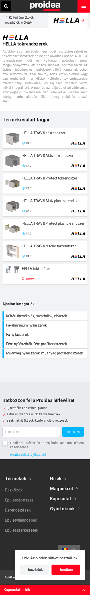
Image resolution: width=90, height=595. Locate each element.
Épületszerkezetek (21, 530)
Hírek (56, 478)
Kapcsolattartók (17, 589)
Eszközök (13, 490)
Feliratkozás (73, 432)
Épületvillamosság (21, 520)
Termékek (15, 478)
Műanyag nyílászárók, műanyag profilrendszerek (46, 353)
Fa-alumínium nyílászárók (46, 325)
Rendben (66, 569)
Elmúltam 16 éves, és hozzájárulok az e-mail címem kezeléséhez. (47, 445)
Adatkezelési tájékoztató (28, 454)
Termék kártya (45, 138)
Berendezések (18, 510)
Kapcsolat (60, 498)
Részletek (35, 569)
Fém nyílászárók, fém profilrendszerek (46, 343)
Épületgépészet (19, 500)
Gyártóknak (62, 508)
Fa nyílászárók (46, 334)
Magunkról (61, 488)
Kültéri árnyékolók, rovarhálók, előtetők (46, 316)
